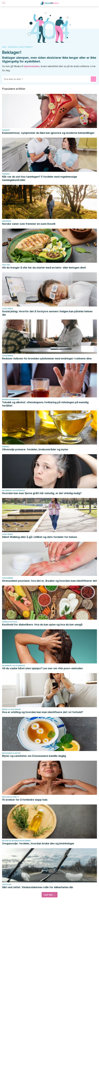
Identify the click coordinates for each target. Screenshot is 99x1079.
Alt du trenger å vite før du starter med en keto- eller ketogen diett (44, 267)
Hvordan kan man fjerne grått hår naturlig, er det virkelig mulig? (42, 493)
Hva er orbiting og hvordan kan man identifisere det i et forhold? (42, 712)
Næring (5, 447)
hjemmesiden (31, 66)
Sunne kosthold (9, 622)
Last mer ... (49, 894)
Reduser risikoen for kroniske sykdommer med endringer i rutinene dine (47, 358)
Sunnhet (6, 130)
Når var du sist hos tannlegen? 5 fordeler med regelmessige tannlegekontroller (39, 178)
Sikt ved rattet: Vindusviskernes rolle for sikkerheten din (37, 887)
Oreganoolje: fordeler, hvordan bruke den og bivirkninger (38, 843)
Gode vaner (7, 309)
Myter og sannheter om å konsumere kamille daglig (34, 755)
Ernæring (6, 221)
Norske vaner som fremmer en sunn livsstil (28, 223)
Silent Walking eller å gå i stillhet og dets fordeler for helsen (39, 537)
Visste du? (7, 884)
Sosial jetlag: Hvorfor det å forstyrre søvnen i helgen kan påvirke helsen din (47, 313)
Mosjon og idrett (10, 797)
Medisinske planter (11, 753)
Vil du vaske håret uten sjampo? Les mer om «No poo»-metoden (42, 668)
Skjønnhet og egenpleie (13, 490)
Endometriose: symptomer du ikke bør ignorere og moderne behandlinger (48, 132)
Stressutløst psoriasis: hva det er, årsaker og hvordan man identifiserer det (49, 580)
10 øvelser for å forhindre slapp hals (25, 799)
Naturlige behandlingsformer (16, 841)
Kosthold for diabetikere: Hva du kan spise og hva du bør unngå (42, 624)
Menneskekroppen (10, 399)
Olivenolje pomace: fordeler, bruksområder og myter (35, 449)
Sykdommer (7, 356)
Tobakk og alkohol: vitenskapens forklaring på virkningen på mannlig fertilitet (45, 404)
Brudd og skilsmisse (11, 709)
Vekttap (6, 265)
